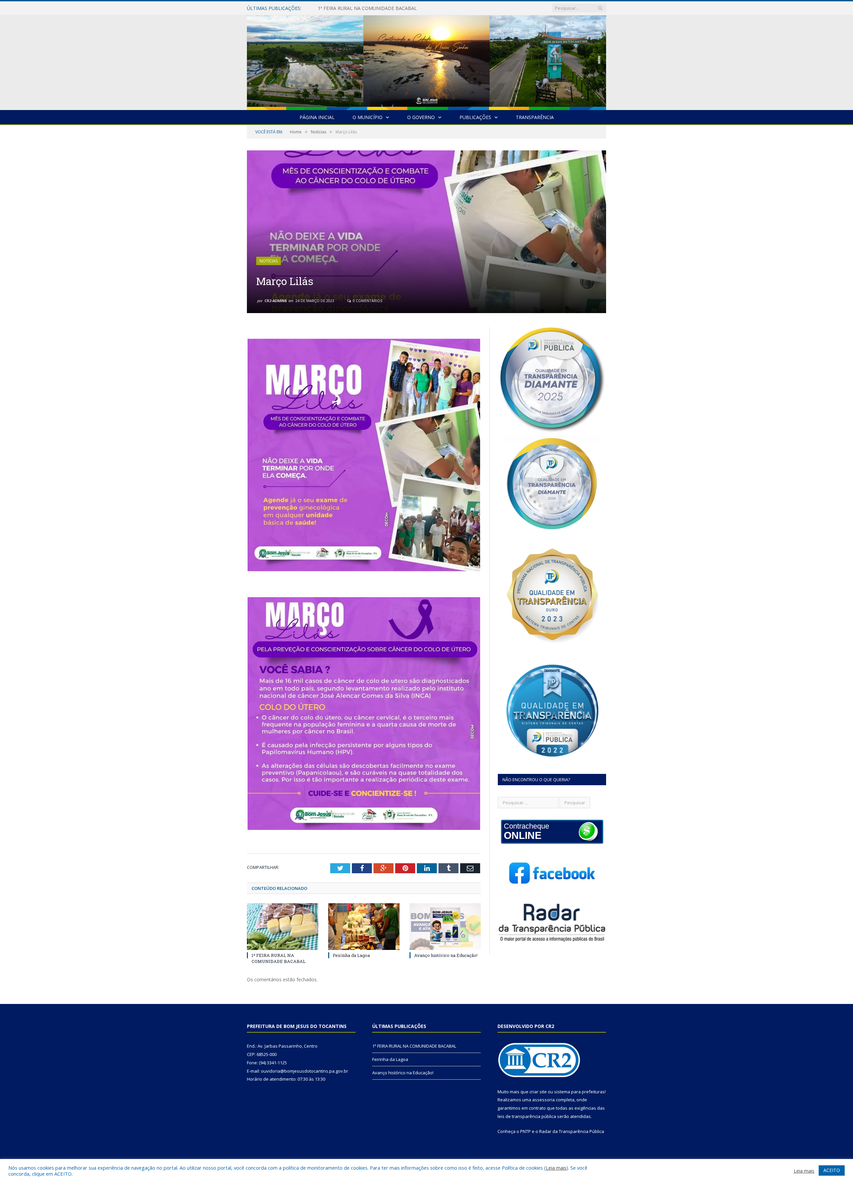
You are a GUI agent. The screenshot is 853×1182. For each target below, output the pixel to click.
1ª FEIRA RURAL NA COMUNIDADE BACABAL (279, 958)
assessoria (543, 1100)
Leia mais (556, 1168)
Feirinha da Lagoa (337, 8)
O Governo (421, 117)
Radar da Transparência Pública (571, 1131)
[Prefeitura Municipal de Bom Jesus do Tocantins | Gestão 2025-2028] (426, 61)
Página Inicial (317, 117)
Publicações (475, 117)
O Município (368, 117)
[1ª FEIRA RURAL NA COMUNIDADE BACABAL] (282, 926)
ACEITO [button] (831, 1170)
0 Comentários (367, 300)
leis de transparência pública (526, 1116)
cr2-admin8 (276, 300)
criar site (538, 1092)
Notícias (269, 261)
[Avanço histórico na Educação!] (445, 926)
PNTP (525, 1131)
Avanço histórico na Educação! (445, 955)
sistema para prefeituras (579, 1092)
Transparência (535, 117)
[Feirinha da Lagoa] (364, 926)
